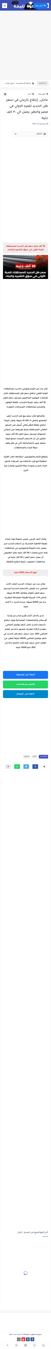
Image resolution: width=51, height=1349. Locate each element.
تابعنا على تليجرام (25, 694)
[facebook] (32, 1339)
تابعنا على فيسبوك (25, 675)
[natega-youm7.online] (19, 1339)
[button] (35, 766)
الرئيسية (42, 94)
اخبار (29, 94)
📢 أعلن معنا (40, 6)
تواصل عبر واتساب (25, 684)
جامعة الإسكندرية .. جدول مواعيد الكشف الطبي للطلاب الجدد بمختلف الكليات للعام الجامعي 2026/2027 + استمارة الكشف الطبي (17, 83)
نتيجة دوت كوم (15, 1335)
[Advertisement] (25, 51)
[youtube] (23, 1339)
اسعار (26, 757)
